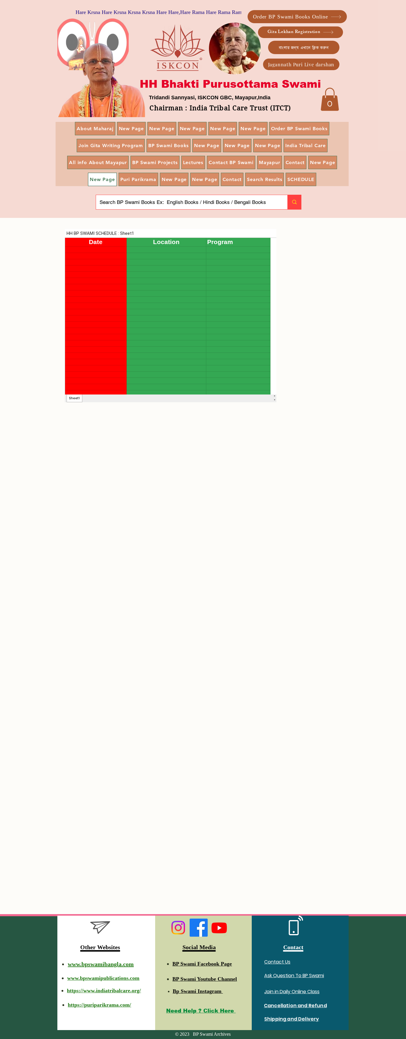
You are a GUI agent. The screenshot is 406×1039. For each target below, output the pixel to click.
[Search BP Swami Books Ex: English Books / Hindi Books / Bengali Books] (294, 202)
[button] (329, 99)
